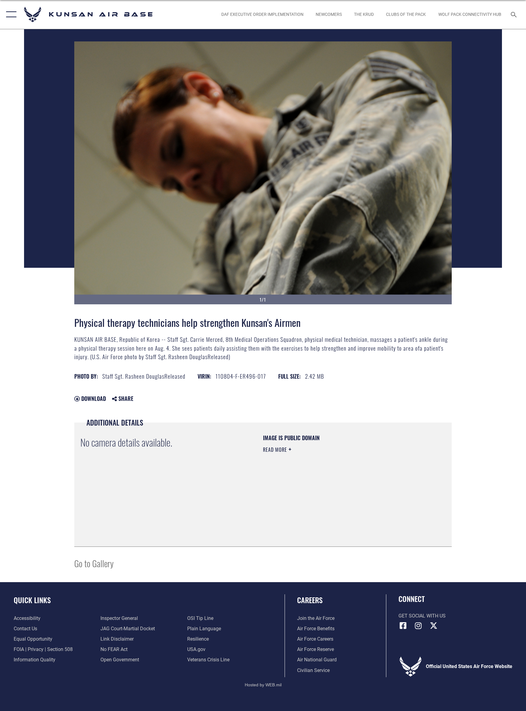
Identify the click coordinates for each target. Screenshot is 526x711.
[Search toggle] (514, 14)
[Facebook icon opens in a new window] (403, 625)
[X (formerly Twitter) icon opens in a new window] (433, 625)
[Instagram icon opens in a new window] (418, 625)
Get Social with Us (422, 616)
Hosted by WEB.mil (263, 684)
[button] (10, 14)
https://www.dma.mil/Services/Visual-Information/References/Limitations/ (322, 492)
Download (93, 398)
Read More (276, 449)
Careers (310, 599)
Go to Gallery (94, 563)
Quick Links (32, 599)
